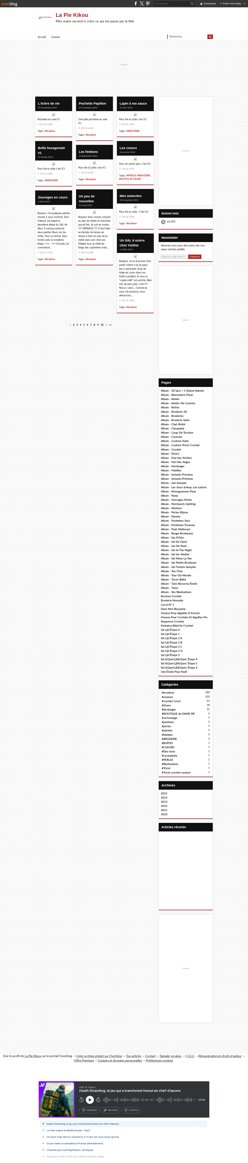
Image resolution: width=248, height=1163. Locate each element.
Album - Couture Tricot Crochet (180, 445)
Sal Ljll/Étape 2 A (171, 638)
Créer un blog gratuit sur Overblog (99, 1056)
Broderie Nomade (172, 600)
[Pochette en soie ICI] (53, 115)
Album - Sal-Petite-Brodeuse (178, 562)
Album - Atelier (170, 399)
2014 (164, 797)
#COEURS (135, 179)
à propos (133, 1110)
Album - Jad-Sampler (174, 483)
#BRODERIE (133, 131)
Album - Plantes (170, 516)
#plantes (167, 730)
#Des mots (168, 751)
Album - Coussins (171, 437)
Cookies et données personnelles (120, 1060)
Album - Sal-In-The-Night (176, 550)
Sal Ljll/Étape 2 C (171, 647)
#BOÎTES (124, 179)
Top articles (133, 1056)
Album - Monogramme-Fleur (178, 491)
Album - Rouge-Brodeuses (177, 533)
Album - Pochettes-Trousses (178, 525)
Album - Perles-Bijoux (174, 512)
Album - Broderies (172, 416)
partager (113, 1110)
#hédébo (167, 735)
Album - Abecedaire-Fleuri (177, 395)
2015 (164, 793)
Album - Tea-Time (172, 571)
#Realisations (170, 764)
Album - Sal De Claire (174, 542)
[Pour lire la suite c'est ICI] (135, 115)
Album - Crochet (171, 449)
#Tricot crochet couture (176, 772)
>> (110, 325)
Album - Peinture (171, 508)
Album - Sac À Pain (172, 537)
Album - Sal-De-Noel (174, 546)
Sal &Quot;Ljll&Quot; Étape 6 (179, 667)
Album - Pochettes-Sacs (175, 520)
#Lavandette (169, 755)
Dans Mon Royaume (173, 609)
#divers (166, 705)
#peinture (168, 722)
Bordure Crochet (171, 596)
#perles (166, 726)
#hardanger (169, 709)
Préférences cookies (159, 1060)
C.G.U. (190, 1056)
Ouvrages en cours (53, 197)
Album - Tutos (169, 588)
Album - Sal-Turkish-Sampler (178, 567)
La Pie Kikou (72, 15)
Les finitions (88, 152)
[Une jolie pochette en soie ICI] (94, 115)
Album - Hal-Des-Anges (175, 462)
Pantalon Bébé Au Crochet (177, 625)
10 (102, 325)
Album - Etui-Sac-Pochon (176, 458)
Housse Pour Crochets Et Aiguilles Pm (184, 617)
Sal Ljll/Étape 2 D (171, 651)
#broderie (50, 131)
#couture (167, 697)
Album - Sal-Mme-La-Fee (176, 558)
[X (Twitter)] (141, 3)
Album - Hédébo (171, 470)
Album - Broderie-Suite (175, 420)
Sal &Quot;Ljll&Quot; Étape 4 (179, 659)
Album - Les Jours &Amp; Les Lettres (184, 487)
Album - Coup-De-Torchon (177, 432)
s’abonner (91, 1110)
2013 (164, 802)
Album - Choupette (172, 428)
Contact (55, 37)
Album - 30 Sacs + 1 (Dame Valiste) (182, 390)
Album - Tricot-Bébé (173, 579)
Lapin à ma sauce (133, 103)
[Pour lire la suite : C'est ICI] (135, 207)
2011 (164, 810)
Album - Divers (170, 453)
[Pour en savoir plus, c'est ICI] (135, 159)
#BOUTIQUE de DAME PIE (178, 714)
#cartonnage (169, 718)
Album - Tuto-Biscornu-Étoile (179, 583)
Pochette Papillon (92, 103)
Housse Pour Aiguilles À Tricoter (180, 613)
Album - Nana (169, 495)
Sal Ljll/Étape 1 (170, 634)
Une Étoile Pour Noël (174, 672)
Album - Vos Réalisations (176, 592)
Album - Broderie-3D (174, 412)
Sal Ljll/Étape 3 (170, 655)
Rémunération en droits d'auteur (220, 1056)
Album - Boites (170, 407)
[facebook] (135, 3)
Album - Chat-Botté (173, 424)
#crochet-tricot (171, 701)
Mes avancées (131, 196)
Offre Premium (84, 1060)
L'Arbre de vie (49, 103)
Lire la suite (46, 124)
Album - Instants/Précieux (177, 479)
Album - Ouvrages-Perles (176, 500)
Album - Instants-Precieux (177, 474)
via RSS (171, 221)
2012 (164, 806)
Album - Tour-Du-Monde (176, 575)
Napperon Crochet (172, 621)
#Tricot (166, 768)
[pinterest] (147, 3)
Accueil (42, 37)
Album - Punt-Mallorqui (175, 529)
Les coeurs (128, 148)
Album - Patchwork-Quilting (178, 504)
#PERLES (131, 175)
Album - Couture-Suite (175, 441)
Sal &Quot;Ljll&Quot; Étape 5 (179, 663)
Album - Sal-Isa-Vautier (175, 554)
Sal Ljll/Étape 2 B (171, 642)
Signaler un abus (171, 1056)
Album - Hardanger (173, 466)
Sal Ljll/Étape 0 (170, 630)
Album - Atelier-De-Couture (178, 403)
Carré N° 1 (167, 605)
